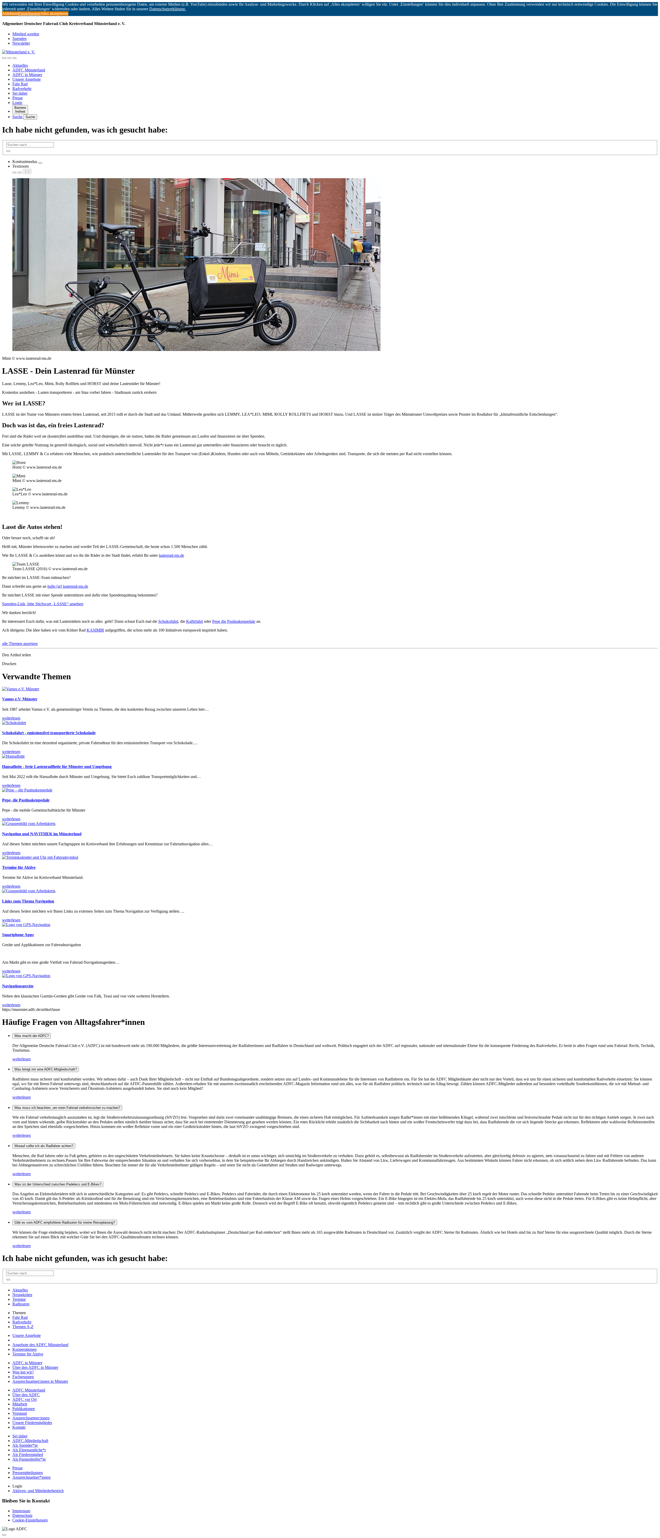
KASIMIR (95, 630)
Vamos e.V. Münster (19, 699)
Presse (17, 98)
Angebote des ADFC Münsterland (40, 1345)
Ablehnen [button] (10, 13)
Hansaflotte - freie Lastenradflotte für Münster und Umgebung (57, 766)
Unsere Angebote (26, 79)
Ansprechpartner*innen (31, 1477)
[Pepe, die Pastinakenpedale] (27, 790)
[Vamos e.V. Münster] (20, 689)
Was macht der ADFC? (31, 1036)
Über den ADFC (26, 1395)
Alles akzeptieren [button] (54, 13)
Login (17, 102)
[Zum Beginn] (4, 1535)
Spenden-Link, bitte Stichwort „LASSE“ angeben (42, 604)
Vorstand (19, 1413)
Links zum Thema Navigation (28, 901)
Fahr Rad (20, 84)
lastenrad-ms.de (171, 555)
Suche (17, 116)
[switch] (40, 163)
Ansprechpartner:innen (31, 1418)
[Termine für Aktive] (40, 857)
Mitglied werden (25, 34)
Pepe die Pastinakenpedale (233, 621)
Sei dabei (19, 93)
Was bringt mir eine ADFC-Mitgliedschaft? (45, 1069)
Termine (19, 1299)
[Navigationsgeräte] (26, 975)
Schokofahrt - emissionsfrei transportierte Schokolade (49, 733)
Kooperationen (24, 1349)
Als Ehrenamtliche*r (29, 1450)
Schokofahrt (168, 621)
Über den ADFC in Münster (35, 1367)
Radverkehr (21, 88)
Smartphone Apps (18, 934)
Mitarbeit (19, 1404)
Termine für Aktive (19, 867)
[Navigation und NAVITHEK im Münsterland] (28, 823)
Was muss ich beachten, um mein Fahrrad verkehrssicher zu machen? (67, 1108)
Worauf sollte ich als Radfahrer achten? (43, 1146)
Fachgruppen (23, 1377)
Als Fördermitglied (27, 1454)
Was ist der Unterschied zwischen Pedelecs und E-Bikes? (57, 1184)
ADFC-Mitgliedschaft (30, 1440)
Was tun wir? (23, 1372)
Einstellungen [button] (29, 13)
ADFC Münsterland (28, 70)
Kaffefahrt (194, 621)
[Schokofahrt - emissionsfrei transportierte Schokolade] (14, 723)
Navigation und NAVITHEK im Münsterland (41, 834)
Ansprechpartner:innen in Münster (40, 1381)
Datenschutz (22, 1515)
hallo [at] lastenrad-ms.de (67, 586)
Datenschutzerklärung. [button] (167, 9)
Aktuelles (20, 65)
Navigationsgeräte (18, 986)
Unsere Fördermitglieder (32, 1422)
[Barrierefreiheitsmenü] (4, 58)
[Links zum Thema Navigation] (28, 891)
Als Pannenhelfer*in (29, 1459)
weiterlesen (21, 1059)
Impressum (21, 1511)
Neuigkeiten (22, 1294)
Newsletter (21, 43)
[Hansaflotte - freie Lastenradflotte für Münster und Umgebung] (13, 756)
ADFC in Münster (27, 74)
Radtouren (20, 1304)
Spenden (19, 38)
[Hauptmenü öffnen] (14, 58)
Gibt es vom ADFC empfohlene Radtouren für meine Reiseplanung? (64, 1222)
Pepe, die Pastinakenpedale (26, 800)
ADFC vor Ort (24, 1399)
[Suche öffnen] (9, 58)
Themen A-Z (23, 1326)
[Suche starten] (8, 151)
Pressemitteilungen (27, 1472)
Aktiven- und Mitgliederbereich (38, 1490)
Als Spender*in (25, 1445)
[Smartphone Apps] (26, 924)
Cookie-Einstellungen (30, 1520)
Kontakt (19, 1427)
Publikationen (23, 1408)
